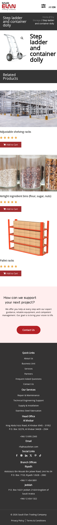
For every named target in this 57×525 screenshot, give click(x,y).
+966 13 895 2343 (28, 436)
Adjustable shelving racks (15, 131)
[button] (22, 38)
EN (54, 7)
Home (46, 17)
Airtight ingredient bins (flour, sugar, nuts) (25, 196)
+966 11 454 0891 (28, 480)
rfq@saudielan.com (28, 446)
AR (50, 7)
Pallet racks (7, 260)
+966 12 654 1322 (28, 498)
